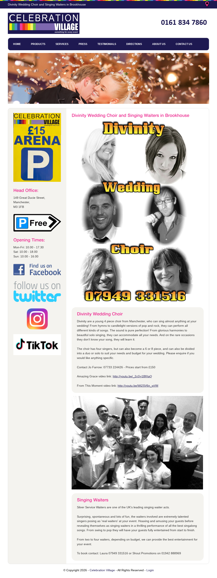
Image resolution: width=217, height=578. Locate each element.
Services (62, 44)
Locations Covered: (207, 4)
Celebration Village (102, 570)
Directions (134, 44)
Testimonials (106, 44)
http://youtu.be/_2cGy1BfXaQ (132, 376)
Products (38, 44)
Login (150, 570)
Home (17, 44)
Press (83, 44)
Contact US (184, 44)
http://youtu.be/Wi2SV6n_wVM (138, 385)
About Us (159, 44)
